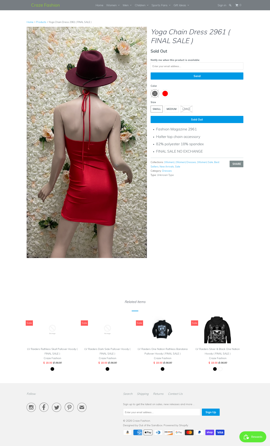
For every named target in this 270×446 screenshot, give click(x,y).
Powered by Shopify (176, 425)
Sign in (222, 5)
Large (186, 108)
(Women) (169, 162)
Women (112, 5)
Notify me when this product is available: (175, 60)
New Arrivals (167, 166)
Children (141, 5)
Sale (177, 166)
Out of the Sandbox (150, 425)
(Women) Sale (205, 162)
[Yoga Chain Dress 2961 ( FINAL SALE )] (87, 139)
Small (157, 108)
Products (41, 22)
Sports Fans (160, 5)
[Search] (230, 5)
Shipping (143, 394)
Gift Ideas (181, 5)
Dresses (167, 170)
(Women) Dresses (186, 162)
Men (126, 5)
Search (127, 394)
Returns (158, 394)
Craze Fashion (45, 5)
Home (99, 5)
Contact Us (175, 394)
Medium (172, 108)
